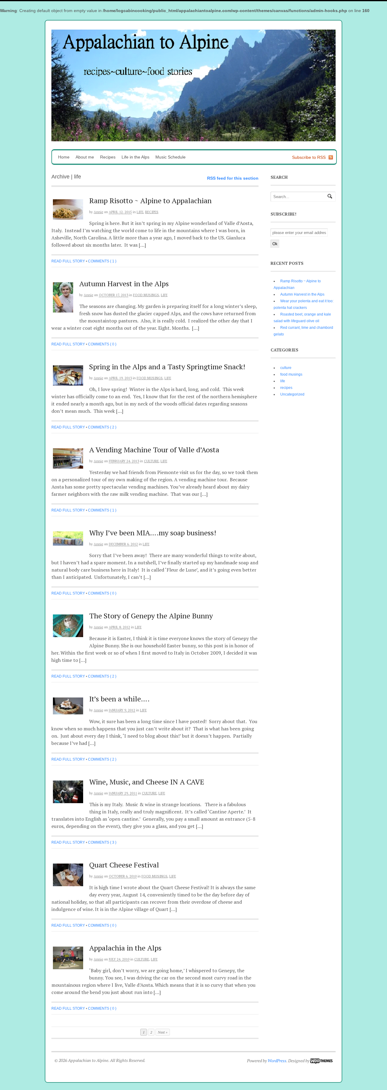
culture (151, 461)
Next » (162, 1032)
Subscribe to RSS (309, 157)
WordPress (277, 1060)
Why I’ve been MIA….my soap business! (152, 532)
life (140, 212)
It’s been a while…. (119, 699)
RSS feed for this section (233, 178)
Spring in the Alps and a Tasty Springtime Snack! (167, 366)
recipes (151, 212)
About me (85, 157)
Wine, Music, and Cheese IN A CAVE (146, 782)
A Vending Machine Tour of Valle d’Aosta (154, 449)
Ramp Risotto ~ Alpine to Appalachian (150, 200)
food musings (146, 295)
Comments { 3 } (102, 842)
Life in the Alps (135, 157)
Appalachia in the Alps (125, 948)
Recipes (107, 157)
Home (64, 157)
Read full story (68, 261)
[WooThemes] (321, 1060)
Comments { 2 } (102, 427)
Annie (98, 212)
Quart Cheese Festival (124, 865)
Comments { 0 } (102, 344)
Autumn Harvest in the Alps (124, 283)
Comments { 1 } (102, 261)
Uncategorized (292, 394)
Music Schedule (170, 157)
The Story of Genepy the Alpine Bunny (151, 615)
